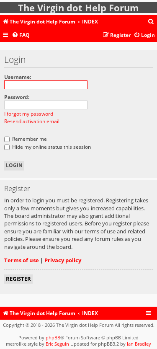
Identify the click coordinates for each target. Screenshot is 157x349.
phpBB (53, 337)
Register (18, 278)
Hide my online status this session (51, 146)
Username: (17, 76)
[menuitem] (151, 22)
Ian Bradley (139, 344)
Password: (16, 97)
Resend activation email (31, 121)
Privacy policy (62, 260)
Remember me (29, 138)
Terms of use (21, 260)
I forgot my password (28, 114)
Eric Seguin (57, 344)
